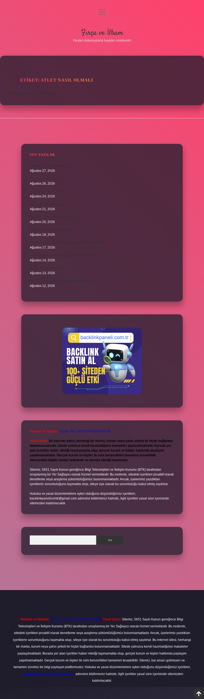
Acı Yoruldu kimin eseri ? (47, 191)
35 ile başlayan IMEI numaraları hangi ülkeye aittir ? (67, 243)
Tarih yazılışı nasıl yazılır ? (48, 204)
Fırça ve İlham (102, 33)
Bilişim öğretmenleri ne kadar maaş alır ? (59, 281)
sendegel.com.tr (23, 93)
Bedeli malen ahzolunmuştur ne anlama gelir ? (63, 255)
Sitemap (47, 93)
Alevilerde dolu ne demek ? (49, 166)
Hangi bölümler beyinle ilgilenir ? (54, 217)
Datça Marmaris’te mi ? (46, 179)
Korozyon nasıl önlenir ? (47, 268)
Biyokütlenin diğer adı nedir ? (51, 230)
